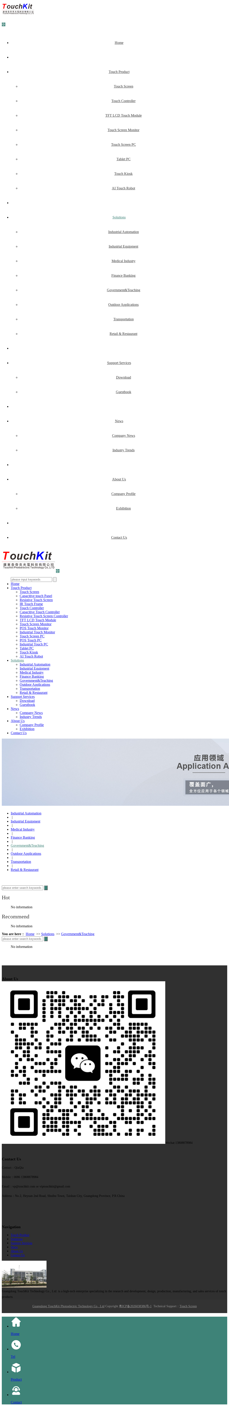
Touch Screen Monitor (123, 130)
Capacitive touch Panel (36, 596)
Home (119, 43)
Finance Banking (123, 275)
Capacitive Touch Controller (40, 612)
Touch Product (119, 72)
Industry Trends (123, 450)
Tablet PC (124, 159)
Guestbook (123, 392)
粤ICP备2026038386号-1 (135, 1306)
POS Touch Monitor (34, 628)
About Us (119, 479)
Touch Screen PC (123, 144)
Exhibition (123, 508)
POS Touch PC (31, 640)
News (119, 421)
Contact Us (119, 537)
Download (123, 377)
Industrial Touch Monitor (37, 632)
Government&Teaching (123, 290)
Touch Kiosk (123, 174)
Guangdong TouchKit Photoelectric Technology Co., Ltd (68, 1306)
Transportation (123, 319)
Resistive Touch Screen (36, 600)
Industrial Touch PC (34, 644)
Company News (123, 435)
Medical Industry (124, 261)
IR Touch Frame (31, 604)
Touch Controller (123, 101)
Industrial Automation (123, 232)
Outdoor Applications (123, 304)
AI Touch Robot (123, 188)
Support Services (119, 363)
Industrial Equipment (123, 246)
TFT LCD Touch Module (123, 115)
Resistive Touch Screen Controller (44, 616)
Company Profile (123, 494)
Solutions (119, 217)
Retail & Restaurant (123, 334)
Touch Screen (123, 86)
